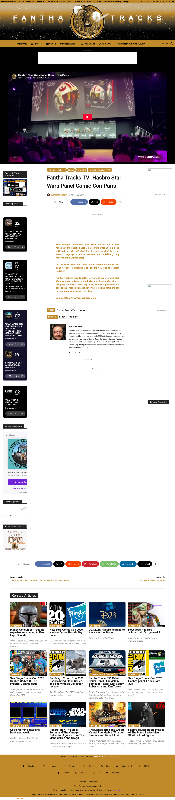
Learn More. (117, 790)
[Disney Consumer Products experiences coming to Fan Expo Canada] (28, 614)
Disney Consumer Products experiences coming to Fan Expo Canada (27, 632)
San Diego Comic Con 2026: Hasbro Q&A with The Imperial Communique (27, 681)
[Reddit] (151, 1)
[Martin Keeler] (49, 194)
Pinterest (73, 766)
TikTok (146, 766)
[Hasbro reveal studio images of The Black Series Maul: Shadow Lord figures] (146, 714)
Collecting (81, 169)
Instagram (53, 766)
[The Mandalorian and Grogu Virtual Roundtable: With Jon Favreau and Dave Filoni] (107, 714)
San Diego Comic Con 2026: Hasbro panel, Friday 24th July (145, 681)
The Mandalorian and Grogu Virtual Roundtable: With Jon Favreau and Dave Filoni (106, 732)
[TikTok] (160, 1)
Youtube (115, 773)
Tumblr (66, 773)
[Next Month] (25, 508)
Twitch (84, 773)
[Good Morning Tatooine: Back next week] (28, 714)
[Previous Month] (22, 508)
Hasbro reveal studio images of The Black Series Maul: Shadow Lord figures (146, 732)
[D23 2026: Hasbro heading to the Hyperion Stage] (107, 614)
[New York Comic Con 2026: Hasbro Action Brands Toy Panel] (67, 614)
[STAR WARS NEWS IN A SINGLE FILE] (87, 21)
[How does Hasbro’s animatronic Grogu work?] (146, 614)
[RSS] (154, 1)
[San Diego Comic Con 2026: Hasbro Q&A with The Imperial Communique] (28, 663)
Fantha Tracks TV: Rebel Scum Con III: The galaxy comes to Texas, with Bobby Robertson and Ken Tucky (106, 682)
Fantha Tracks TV (57, 169)
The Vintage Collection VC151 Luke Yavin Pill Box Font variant (40, 580)
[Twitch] (166, 1)
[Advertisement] (87, 58)
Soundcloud (127, 766)
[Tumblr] (163, 1)
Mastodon (18, 798)
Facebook (32, 766)
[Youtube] (172, 1)
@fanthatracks (104, 756)
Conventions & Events (100, 169)
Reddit (91, 766)
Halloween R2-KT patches (152, 580)
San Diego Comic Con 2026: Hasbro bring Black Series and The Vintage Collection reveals (66, 682)
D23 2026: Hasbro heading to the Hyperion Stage (107, 631)
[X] (169, 1)
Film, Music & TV (19, 725)
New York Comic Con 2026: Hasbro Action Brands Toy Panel (66, 632)
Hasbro (82, 310)
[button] (168, 43)
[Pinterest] (147, 1)
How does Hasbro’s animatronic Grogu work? (144, 631)
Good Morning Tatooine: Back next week (25, 731)
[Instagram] (144, 1)
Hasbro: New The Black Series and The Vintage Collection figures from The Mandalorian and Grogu (66, 734)
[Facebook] (141, 1)
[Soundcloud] (157, 1)
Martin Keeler (60, 194)
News (71, 169)
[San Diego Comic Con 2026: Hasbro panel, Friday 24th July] (146, 663)
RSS (108, 766)
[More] (120, 202)
